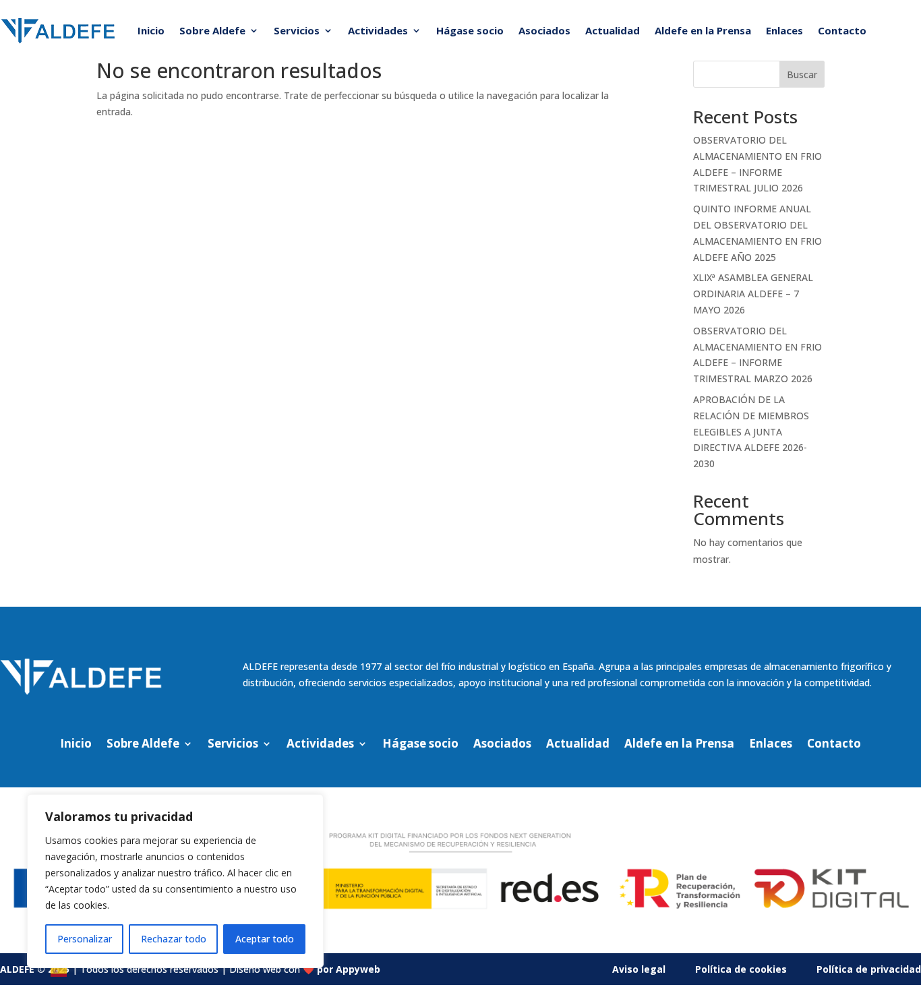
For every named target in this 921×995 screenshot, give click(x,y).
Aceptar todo (264, 938)
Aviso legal (638, 969)
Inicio (151, 30)
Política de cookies (741, 969)
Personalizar (84, 938)
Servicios (297, 30)
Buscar (802, 74)
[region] (175, 881)
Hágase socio (470, 30)
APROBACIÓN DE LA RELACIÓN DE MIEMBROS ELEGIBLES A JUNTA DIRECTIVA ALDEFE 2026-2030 (751, 431)
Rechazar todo (173, 938)
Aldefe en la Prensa (703, 30)
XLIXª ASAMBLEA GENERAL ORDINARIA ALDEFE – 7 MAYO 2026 (753, 293)
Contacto (842, 30)
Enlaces (784, 30)
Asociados (544, 30)
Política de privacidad (868, 969)
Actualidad (612, 30)
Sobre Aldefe (212, 30)
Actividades (378, 30)
